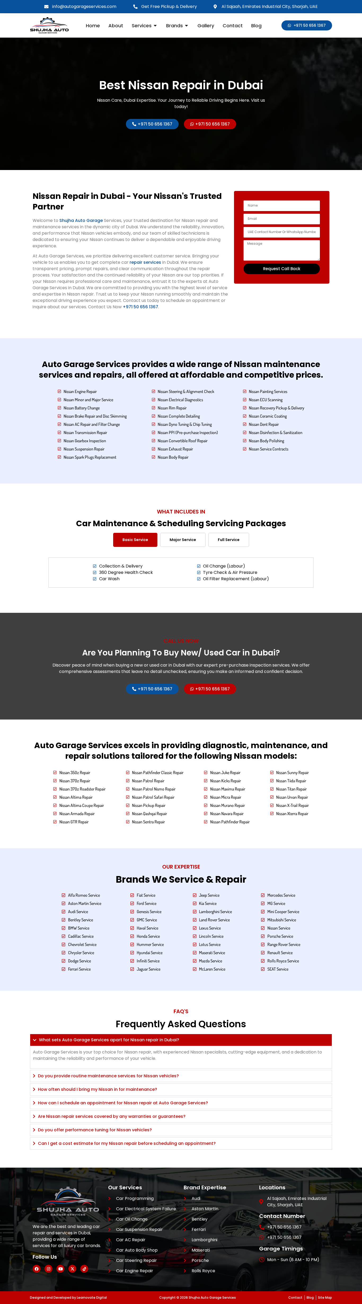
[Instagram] (48, 1269)
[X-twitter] (72, 1269)
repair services (145, 262)
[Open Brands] (186, 25)
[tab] (135, 540)
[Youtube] (60, 1269)
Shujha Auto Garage (81, 220)
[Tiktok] (84, 1269)
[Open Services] (155, 25)
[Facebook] (37, 1269)
